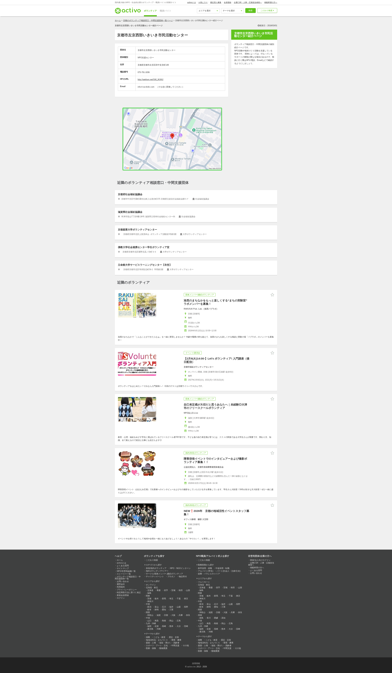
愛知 (164, 609)
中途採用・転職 (222, 568)
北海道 (150, 590)
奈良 (188, 615)
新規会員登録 (123, 595)
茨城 (149, 598)
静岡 (157, 609)
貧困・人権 (151, 643)
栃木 (157, 598)
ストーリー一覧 (124, 574)
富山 (157, 607)
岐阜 (149, 609)
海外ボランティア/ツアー (157, 571)
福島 (149, 593)
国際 (148, 637)
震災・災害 (174, 637)
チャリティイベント (155, 576)
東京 (186, 598)
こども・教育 (159, 637)
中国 (148, 618)
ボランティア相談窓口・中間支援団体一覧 (128, 577)
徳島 (201, 618)
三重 (171, 609)
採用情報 (196, 663)
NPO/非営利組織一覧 (126, 571)
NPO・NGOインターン (180, 568)
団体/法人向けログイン (260, 560)
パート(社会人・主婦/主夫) (228, 571)
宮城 (173, 590)
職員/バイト (165, 11)
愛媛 (216, 618)
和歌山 (150, 615)
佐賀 (157, 626)
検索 (251, 10)
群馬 (164, 598)
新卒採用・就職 (205, 568)
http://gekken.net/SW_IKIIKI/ (150, 79)
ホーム (118, 20)
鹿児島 (150, 629)
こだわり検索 (266, 10)
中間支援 (175, 645)
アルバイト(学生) (205, 571)
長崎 (164, 626)
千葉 (179, 598)
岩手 (166, 590)
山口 (149, 620)
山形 (188, 590)
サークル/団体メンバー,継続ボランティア (164, 574)
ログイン (121, 598)
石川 (164, 607)
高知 (223, 618)
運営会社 (121, 584)
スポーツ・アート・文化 (157, 645)
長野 (186, 607)
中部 (148, 604)
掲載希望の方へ (270, 2)
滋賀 (159, 615)
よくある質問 (123, 565)
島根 (164, 620)
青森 (159, 590)
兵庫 (181, 615)
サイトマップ (123, 568)
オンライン (151, 585)
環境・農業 (176, 640)
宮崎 (186, 626)
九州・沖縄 (151, 623)
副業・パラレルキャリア (209, 574)
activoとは (191, 2)
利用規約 (121, 587)
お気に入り (203, 2)
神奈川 (150, 601)
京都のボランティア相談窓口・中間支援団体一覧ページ (148, 20)
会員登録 (227, 2)
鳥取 (157, 620)
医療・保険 (151, 648)
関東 (148, 596)
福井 (171, 607)
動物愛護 (163, 648)
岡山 (171, 620)
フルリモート (204, 582)
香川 (209, 618)
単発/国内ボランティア (156, 568)
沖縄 (159, 629)
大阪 (173, 615)
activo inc (191, 666)
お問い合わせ (123, 581)
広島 (179, 620)
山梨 (179, 607)
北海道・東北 (152, 587)
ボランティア (150, 11)
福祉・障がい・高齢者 (169, 643)
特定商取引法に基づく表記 (129, 592)
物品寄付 (183, 576)
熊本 (171, 626)
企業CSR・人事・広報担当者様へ (248, 2)
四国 (200, 615)
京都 (166, 615)
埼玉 (171, 598)
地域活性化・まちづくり (157, 640)
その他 (186, 645)
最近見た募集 (215, 2)
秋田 (181, 590)
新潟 (149, 607)
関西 (148, 612)
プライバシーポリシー (127, 590)
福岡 (149, 626)
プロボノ (171, 576)
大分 (179, 626)
